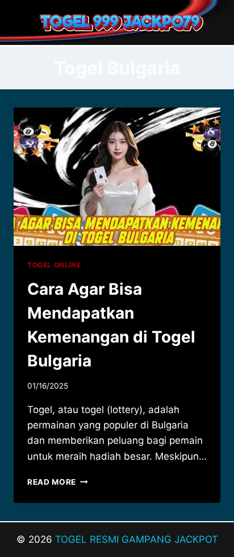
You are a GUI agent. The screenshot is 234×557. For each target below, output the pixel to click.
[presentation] (117, 177)
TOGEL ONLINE (54, 265)
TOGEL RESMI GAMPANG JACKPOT (136, 539)
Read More (57, 481)
